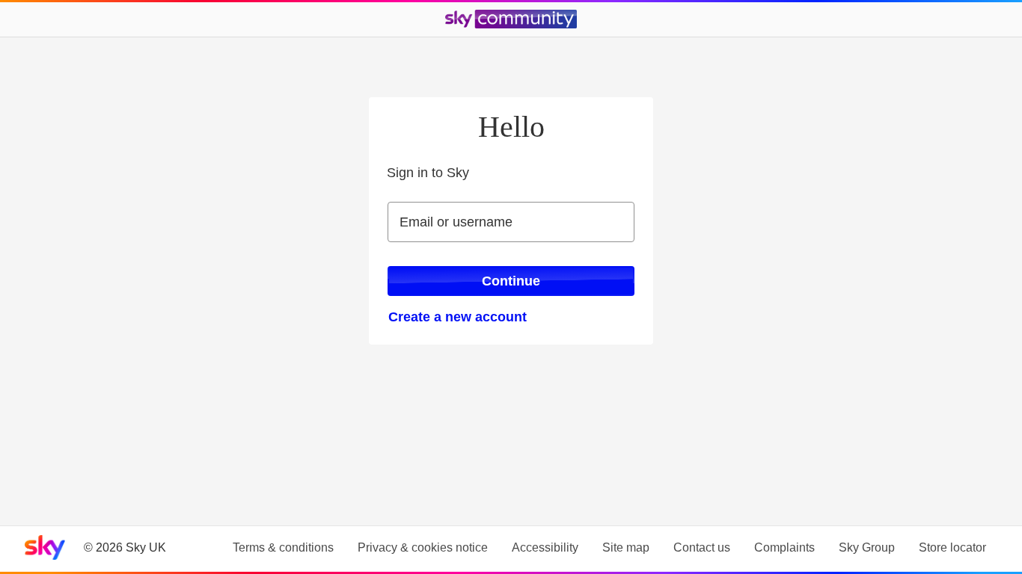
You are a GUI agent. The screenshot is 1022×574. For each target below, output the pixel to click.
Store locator (952, 547)
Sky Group (867, 547)
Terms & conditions (283, 547)
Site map (625, 547)
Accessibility (545, 547)
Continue (511, 281)
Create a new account (457, 316)
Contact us (701, 547)
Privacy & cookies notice (423, 547)
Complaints (784, 547)
